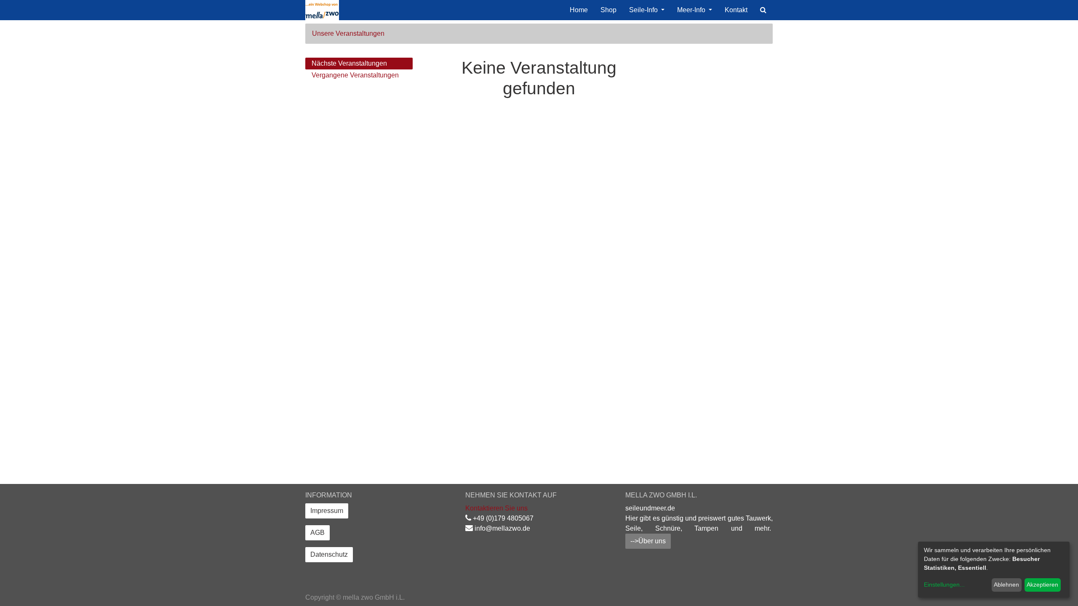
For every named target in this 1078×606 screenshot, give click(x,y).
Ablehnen (1006, 584)
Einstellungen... (944, 584)
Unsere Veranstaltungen (348, 33)
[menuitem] (578, 10)
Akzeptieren (1042, 584)
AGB (317, 532)
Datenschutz (329, 554)
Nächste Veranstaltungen (349, 63)
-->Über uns (648, 541)
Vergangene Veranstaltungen (355, 75)
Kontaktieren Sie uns (496, 508)
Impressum (326, 510)
